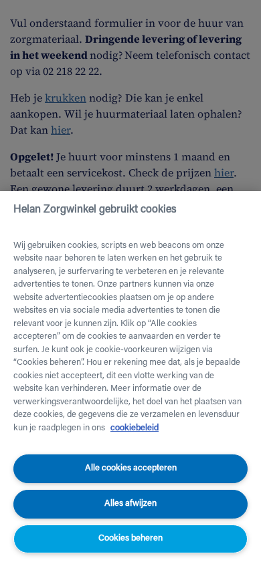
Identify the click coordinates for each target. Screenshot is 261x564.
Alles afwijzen (130, 503)
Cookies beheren (130, 538)
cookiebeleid (134, 428)
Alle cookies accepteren (131, 468)
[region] (130, 377)
